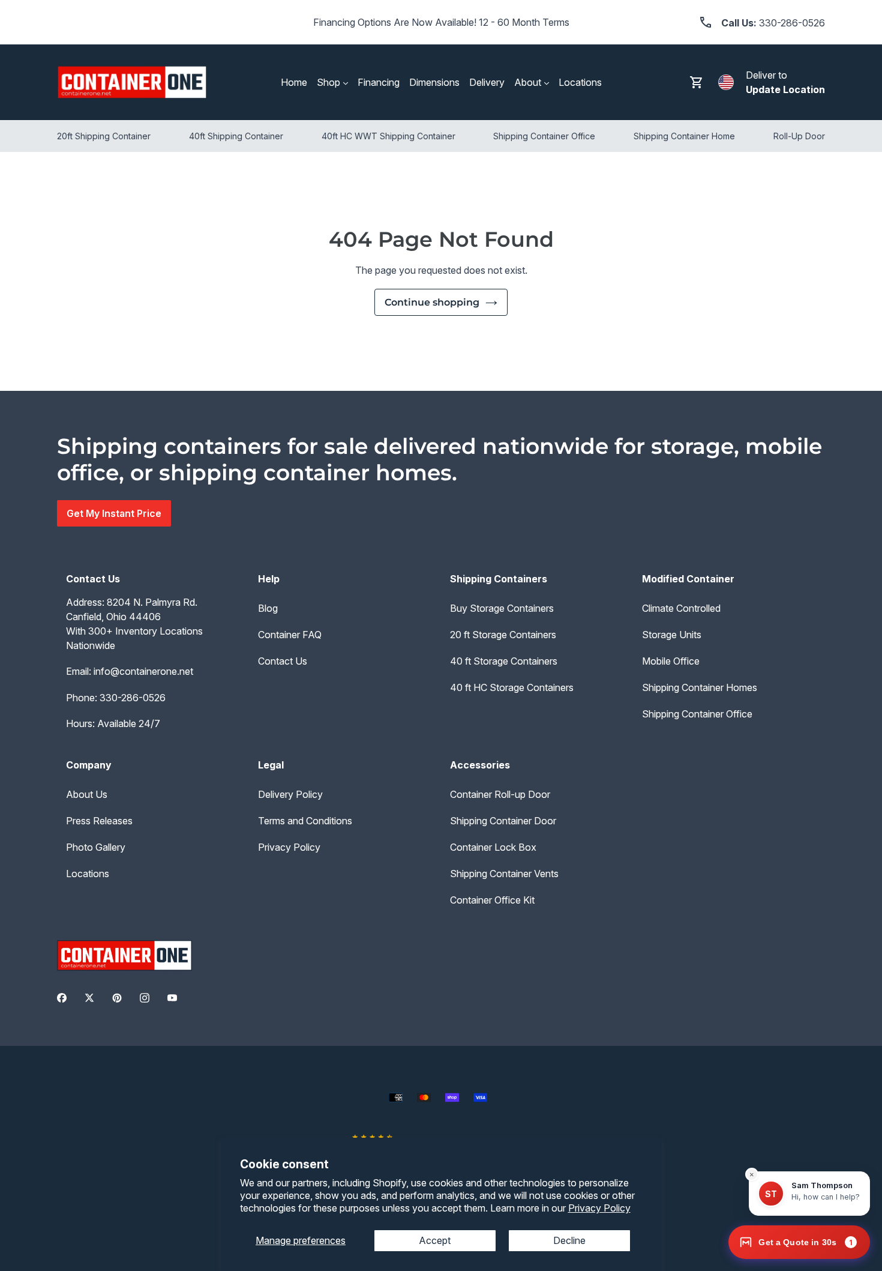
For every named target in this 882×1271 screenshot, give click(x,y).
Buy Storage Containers (502, 608)
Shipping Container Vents (504, 874)
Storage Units (671, 635)
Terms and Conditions (305, 821)
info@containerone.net (143, 671)
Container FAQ (290, 635)
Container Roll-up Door (500, 794)
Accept (435, 1240)
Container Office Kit (492, 900)
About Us (86, 794)
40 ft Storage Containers (503, 661)
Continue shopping (432, 302)
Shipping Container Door (503, 821)
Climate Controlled (681, 608)
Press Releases (99, 821)
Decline (569, 1240)
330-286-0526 (133, 698)
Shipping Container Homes (699, 687)
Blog (268, 608)
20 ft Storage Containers (503, 635)
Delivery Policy (290, 794)
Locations (87, 874)
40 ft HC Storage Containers (512, 687)
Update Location (785, 89)
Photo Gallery (95, 847)
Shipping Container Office (697, 714)
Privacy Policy (599, 1208)
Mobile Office (671, 661)
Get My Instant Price (114, 513)
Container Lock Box (493, 847)
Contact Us (282, 661)
